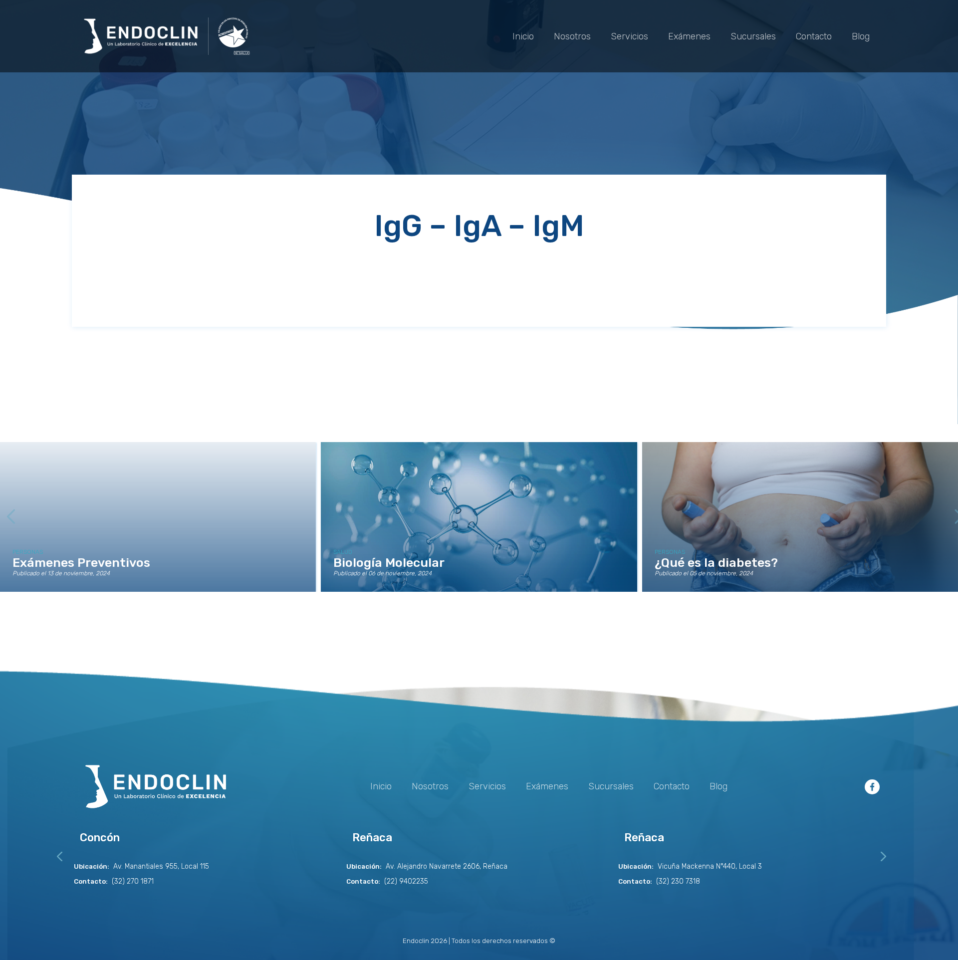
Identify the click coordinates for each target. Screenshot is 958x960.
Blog (861, 36)
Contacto (814, 36)
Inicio (523, 36)
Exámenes (689, 36)
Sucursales (753, 36)
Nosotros (572, 36)
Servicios (629, 36)
